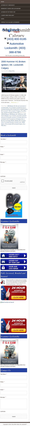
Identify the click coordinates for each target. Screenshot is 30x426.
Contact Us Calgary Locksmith (10, 22)
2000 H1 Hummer (5, 114)
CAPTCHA (2, 176)
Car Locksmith (12, 107)
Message (3, 162)
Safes (2, 18)
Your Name (3, 139)
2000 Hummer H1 (11, 106)
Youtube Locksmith (8, 112)
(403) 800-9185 (16, 39)
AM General (21, 114)
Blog (7, 107)
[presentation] (13, 181)
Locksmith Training (5, 109)
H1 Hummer (18, 119)
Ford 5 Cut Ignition (10, 119)
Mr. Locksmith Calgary (22, 109)
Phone (2, 146)
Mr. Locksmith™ (5, 111)
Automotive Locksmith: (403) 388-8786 (15, 48)
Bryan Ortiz (12, 71)
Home (2, 1)
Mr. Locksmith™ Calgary (14, 111)
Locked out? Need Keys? (8, 5)
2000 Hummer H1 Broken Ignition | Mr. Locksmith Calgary (13, 64)
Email (2, 154)
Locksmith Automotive (21, 107)
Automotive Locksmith (6, 117)
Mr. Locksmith (13, 109)
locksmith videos (18, 122)
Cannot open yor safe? (7, 15)
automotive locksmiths (17, 117)
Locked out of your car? (8, 12)
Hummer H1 (17, 120)
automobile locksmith (21, 115)
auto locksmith (12, 115)
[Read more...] (14, 102)
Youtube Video (16, 112)
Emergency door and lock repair (10, 8)
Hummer (13, 120)
